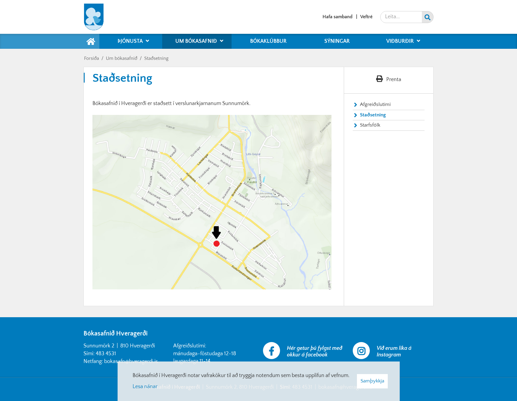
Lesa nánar (145, 387)
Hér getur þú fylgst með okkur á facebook (314, 351)
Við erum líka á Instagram (394, 351)
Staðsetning (156, 58)
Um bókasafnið (121, 58)
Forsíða (91, 58)
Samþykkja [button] (372, 381)
